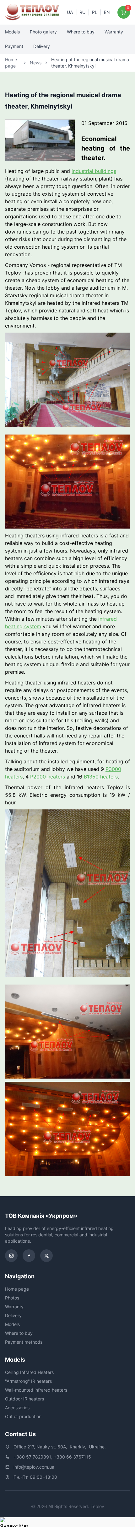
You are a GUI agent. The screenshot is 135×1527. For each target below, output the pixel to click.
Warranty (114, 31)
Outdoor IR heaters (24, 1398)
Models (12, 31)
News (35, 62)
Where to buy (80, 31)
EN (107, 12)
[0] (124, 12)
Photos (12, 1297)
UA (70, 12)
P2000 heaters (47, 776)
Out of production (23, 1416)
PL (94, 12)
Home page (11, 62)
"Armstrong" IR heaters (28, 1381)
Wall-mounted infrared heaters (36, 1390)
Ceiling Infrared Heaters (29, 1372)
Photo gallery (43, 31)
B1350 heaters (101, 776)
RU (82, 12)
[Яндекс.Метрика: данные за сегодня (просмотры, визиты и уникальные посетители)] (14, 1522)
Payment (14, 46)
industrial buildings (94, 171)
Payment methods (23, 1342)
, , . (60, 1446)
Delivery (41, 46)
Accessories (17, 1407)
